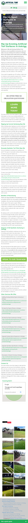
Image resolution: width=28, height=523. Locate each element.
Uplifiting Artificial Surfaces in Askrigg (12, 504)
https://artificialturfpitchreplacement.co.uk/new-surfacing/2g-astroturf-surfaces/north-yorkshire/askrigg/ (13, 311)
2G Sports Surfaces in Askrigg (10, 507)
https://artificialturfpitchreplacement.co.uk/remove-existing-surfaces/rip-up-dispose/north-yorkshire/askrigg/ (14, 302)
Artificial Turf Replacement (8, 499)
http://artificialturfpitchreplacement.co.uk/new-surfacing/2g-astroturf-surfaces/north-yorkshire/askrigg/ (12, 81)
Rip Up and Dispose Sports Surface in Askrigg (14, 503)
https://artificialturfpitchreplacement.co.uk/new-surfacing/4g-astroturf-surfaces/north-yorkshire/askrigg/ (13, 330)
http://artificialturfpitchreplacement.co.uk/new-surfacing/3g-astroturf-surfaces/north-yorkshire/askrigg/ (13, 177)
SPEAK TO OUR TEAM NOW (14, 259)
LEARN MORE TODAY (14, 107)
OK (20, 392)
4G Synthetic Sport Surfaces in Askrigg (12, 510)
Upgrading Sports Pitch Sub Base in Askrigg (14, 515)
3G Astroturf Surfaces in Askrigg (11, 509)
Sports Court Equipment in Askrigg (11, 514)
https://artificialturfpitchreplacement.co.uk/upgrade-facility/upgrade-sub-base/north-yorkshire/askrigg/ (14, 349)
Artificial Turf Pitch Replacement (18, 518)
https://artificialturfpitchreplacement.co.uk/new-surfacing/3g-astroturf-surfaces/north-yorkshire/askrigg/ (13, 321)
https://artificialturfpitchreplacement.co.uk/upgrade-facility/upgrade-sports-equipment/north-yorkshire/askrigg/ (14, 340)
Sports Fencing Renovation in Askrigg (12, 517)
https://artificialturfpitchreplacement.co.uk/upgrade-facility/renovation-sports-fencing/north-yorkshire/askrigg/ (14, 358)
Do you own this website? (10, 392)
